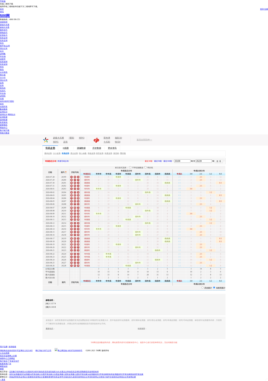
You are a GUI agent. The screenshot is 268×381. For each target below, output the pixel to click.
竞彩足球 (3, 38)
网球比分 (11, 114)
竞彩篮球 (3, 62)
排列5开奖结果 (124, 374)
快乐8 (117, 142)
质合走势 (74, 153)
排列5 (7, 101)
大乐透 (60, 372)
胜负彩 (3, 88)
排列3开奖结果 (101, 374)
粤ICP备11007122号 (43, 350)
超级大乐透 (4, 25)
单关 (2, 43)
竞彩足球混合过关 (121, 377)
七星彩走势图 (68, 374)
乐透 (2, 99)
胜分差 (3, 75)
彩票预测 (82, 372)
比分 (2, 51)
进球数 (3, 54)
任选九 (3, 91)
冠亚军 (3, 59)
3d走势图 (91, 374)
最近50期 (158, 161)
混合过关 (3, 48)
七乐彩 (107, 142)
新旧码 (116, 153)
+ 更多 (2, 380)
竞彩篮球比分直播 (39, 377)
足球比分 (3, 112)
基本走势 (48, 153)
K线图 (66, 148)
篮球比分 (3, 114)
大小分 (3, 77)
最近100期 (167, 161)
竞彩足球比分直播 (24, 377)
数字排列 (16, 372)
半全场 (3, 56)
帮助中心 (3, 128)
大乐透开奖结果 (45, 374)
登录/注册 (264, 9)
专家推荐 (141, 329)
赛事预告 (3, 125)
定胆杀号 (3, 35)
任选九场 (70, 377)
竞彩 (46, 372)
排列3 (2, 101)
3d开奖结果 (34, 374)
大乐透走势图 (57, 374)
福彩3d (55, 372)
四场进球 (13, 377)
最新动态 (49, 329)
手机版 (3, 1)
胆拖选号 (3, 33)
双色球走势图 (112, 374)
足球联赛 (3, 117)
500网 (5, 16)
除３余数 (83, 153)
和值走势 (91, 153)
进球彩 (3, 96)
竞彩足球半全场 (60, 377)
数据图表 (3, 109)
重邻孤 (123, 153)
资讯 (2, 12)
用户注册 (3, 347)
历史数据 (96, 148)
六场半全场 (109, 377)
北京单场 (67, 372)
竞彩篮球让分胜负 (96, 377)
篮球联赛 (3, 120)
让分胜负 (3, 72)
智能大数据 (4, 133)
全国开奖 (3, 107)
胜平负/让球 (5, 46)
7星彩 (11, 101)
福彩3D (118, 138)
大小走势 (56, 153)
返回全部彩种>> (144, 140)
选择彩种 (3, 22)
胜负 (2, 70)
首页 (2, 9)
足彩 (2, 83)
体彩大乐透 (25, 372)
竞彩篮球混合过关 (81, 377)
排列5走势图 (25, 374)
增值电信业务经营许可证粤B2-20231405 (16, 350)
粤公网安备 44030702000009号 (70, 350)
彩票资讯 (3, 122)
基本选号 (3, 30)
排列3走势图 (14, 374)
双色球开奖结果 (136, 374)
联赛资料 (50, 377)
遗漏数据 (81, 148)
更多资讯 (112, 148)
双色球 (107, 138)
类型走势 (99, 153)
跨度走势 (108, 153)
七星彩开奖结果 (80, 374)
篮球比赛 (132, 377)
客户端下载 (4, 130)
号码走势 (50, 148)
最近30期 (148, 161)
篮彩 (50, 372)
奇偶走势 (65, 153)
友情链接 (12, 347)
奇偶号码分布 (63, 161)
